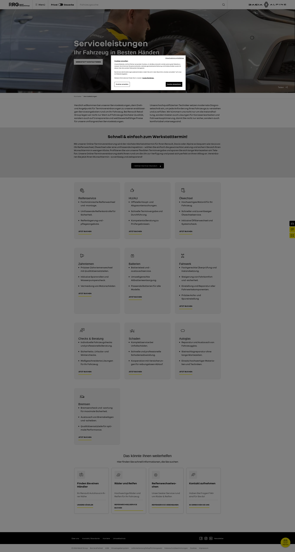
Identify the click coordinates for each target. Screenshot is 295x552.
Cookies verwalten (122, 84)
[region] (148, 72)
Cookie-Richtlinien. (148, 78)
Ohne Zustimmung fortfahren (174, 58)
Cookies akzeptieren (174, 84)
